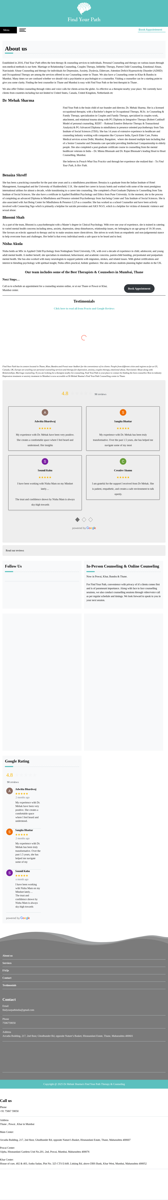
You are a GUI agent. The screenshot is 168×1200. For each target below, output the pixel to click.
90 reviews (100, 394)
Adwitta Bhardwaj (44, 421)
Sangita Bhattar (123, 421)
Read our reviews (15, 550)
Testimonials (9, 985)
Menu (6, 30)
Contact (6, 977)
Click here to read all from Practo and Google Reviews (84, 308)
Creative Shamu (123, 470)
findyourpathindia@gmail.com (18, 1010)
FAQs (5, 970)
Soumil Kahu (45, 470)
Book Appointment (151, 29)
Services (6, 963)
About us (7, 955)
